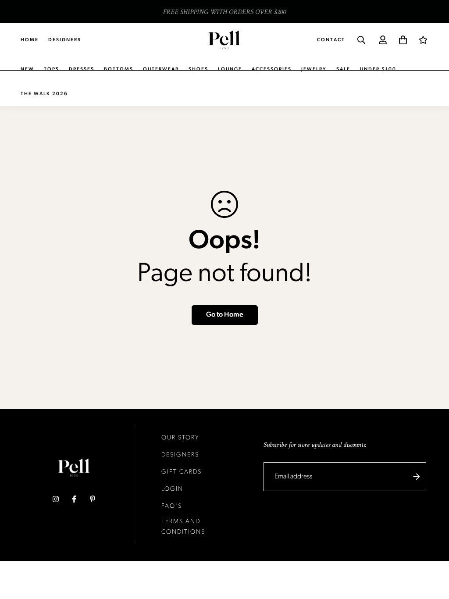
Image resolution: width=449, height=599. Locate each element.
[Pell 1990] (224, 39)
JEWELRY (314, 69)
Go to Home (224, 314)
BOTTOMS (118, 69)
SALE (343, 69)
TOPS (51, 69)
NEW (27, 69)
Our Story (180, 438)
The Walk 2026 (44, 94)
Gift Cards (181, 472)
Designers (64, 40)
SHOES (198, 69)
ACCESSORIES (272, 69)
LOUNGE (230, 69)
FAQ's (171, 506)
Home (30, 40)
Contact (331, 40)
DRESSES (81, 69)
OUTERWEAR (161, 69)
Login (172, 489)
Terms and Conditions (183, 526)
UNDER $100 (378, 69)
